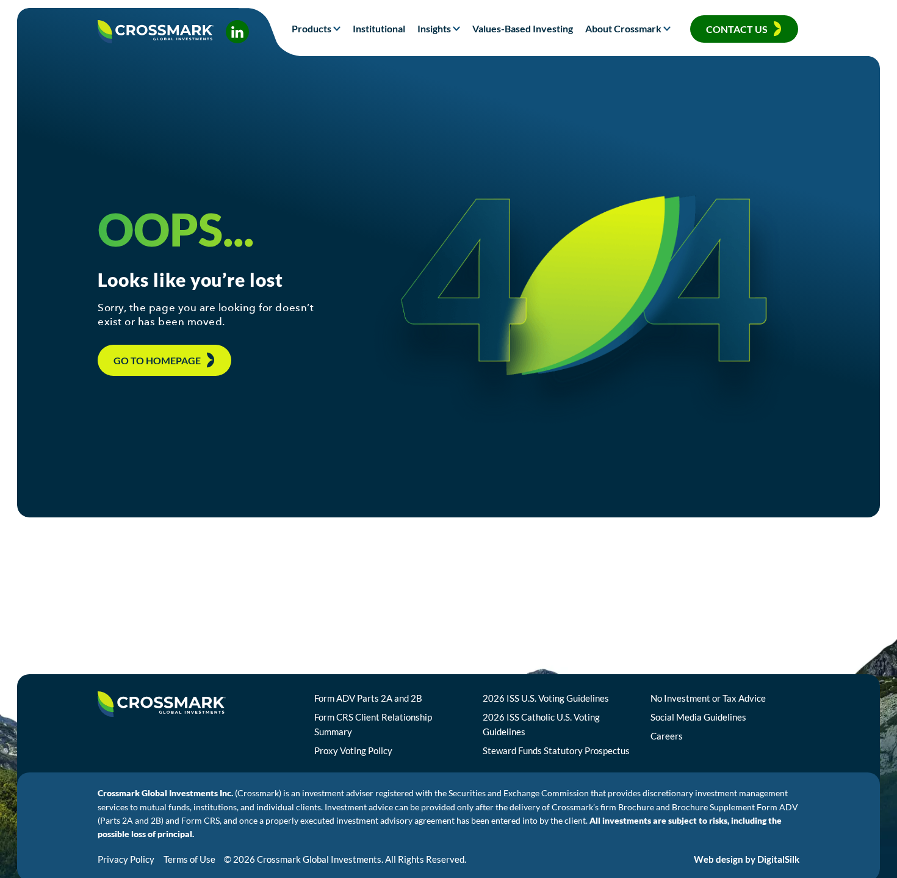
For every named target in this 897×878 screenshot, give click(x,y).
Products (311, 28)
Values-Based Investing (522, 28)
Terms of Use (189, 859)
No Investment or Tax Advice (708, 698)
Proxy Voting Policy (353, 750)
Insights (434, 28)
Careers (666, 735)
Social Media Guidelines (698, 716)
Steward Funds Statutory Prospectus (556, 750)
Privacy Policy (126, 859)
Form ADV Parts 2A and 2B (368, 698)
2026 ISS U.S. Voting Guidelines (546, 698)
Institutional (379, 28)
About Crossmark (623, 28)
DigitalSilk (778, 859)
